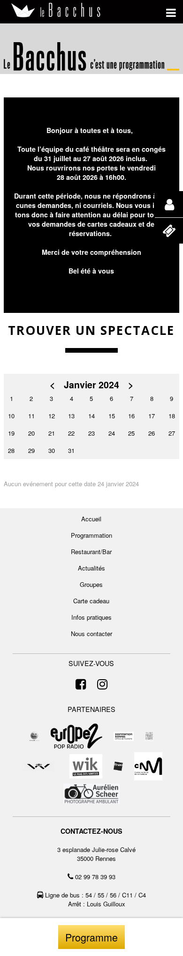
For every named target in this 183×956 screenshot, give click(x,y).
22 (71, 433)
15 (111, 415)
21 (51, 433)
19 (11, 433)
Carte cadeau (91, 600)
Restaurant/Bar (91, 551)
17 (151, 415)
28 (11, 450)
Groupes (91, 584)
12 (51, 415)
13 (71, 415)
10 (11, 415)
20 (31, 433)
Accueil (91, 518)
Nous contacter (91, 633)
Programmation (91, 535)
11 (31, 415)
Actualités (91, 567)
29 (31, 450)
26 (151, 433)
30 (51, 450)
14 (91, 415)
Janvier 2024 (91, 385)
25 (131, 433)
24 (111, 433)
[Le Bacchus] (56, 10)
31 (71, 450)
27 (171, 433)
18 (171, 415)
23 (91, 433)
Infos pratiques (91, 617)
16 (131, 415)
